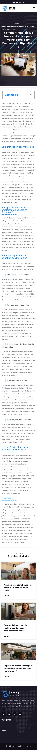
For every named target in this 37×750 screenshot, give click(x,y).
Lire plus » (7, 595)
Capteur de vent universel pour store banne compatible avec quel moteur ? (18, 668)
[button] (31, 94)
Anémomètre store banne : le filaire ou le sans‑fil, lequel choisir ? (17, 587)
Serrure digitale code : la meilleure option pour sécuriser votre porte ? (15, 628)
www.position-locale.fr (9, 202)
